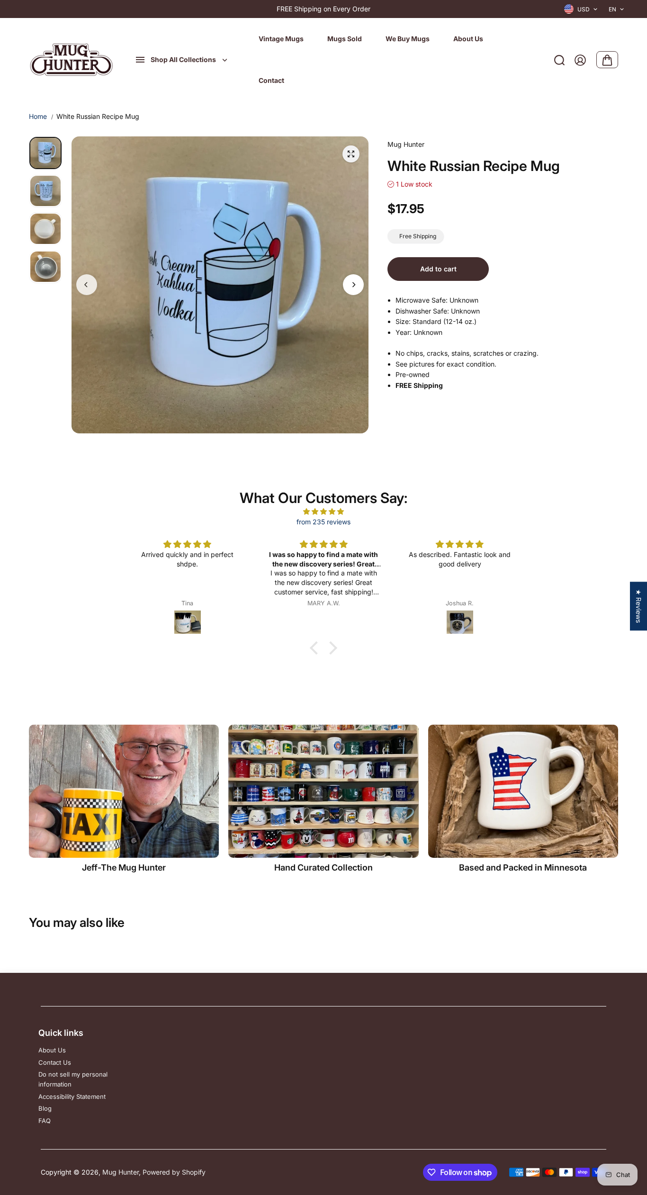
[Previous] (86, 284)
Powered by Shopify (174, 1172)
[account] (580, 60)
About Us (52, 1050)
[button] (316, 648)
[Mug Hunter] (71, 60)
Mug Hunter (120, 1172)
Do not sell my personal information (73, 1079)
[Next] (353, 284)
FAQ (44, 1120)
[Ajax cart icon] (607, 60)
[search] (559, 60)
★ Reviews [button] (639, 606)
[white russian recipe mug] (351, 154)
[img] (323, 511)
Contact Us (54, 1062)
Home (38, 116)
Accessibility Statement (72, 1096)
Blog (45, 1108)
